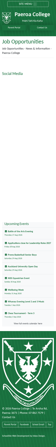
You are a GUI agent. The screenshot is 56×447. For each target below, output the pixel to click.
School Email (38, 424)
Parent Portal (14, 28)
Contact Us (42, 28)
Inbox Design (39, 436)
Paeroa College (21, 408)
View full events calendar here (28, 324)
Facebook (24, 424)
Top (49, 424)
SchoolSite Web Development (15, 436)
